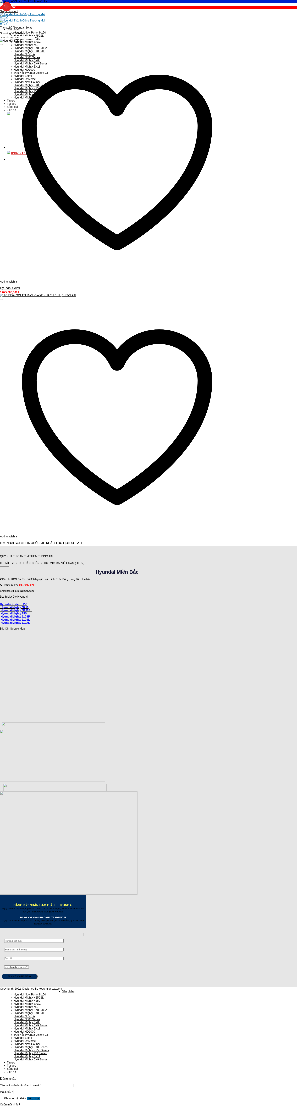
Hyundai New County (27, 1044)
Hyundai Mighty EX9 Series (30, 1025)
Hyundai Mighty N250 (27, 1000)
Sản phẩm (13, 29)
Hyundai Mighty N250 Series (31, 1050)
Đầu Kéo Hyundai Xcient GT (31, 1034)
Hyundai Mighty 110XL (27, 41)
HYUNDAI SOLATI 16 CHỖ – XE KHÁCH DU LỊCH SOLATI (41, 543)
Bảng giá (12, 1068)
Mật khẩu (6, 1091)
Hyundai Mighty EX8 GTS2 (30, 1010)
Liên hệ (11, 1071)
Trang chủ (6, 27)
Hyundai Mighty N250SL (29, 35)
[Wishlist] (1, 44)
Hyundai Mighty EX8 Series (30, 1047)
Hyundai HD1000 (24, 1031)
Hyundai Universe (25, 1040)
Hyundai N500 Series (27, 1019)
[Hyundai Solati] (10, 40)
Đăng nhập (33, 1098)
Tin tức (11, 1062)
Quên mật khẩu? (10, 1104)
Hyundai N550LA (24, 1016)
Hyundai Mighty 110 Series (30, 1053)
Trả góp (11, 1065)
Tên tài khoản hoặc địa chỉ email (20, 1085)
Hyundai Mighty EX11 (27, 1028)
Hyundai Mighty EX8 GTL (29, 1013)
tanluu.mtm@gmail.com (20, 590)
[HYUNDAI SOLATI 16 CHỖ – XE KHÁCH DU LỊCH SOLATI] (38, 295)
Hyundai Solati (10, 288)
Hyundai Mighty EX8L (27, 1022)
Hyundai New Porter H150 (30, 32)
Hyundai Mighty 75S (26, 44)
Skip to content (9, 11)
